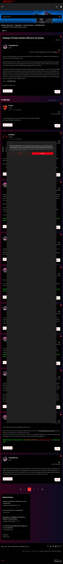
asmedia (6, 85)
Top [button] (4, 560)
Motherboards (18, 25)
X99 (4, 512)
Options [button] (4, 30)
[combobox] (31, 17)
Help (57, 6)
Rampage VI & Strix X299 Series (10, 505)
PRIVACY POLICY (35, 551)
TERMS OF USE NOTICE (26, 551)
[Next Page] (42, 489)
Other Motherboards (40, 25)
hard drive (10, 85)
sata (14, 85)
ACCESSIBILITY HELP (23, 546)
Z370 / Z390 (6, 529)
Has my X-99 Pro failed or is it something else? (13, 510)
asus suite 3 (5, 534)
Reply (57, 91)
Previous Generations (28, 25)
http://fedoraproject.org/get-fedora (46, 430)
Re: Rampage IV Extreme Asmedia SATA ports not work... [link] (15, 27)
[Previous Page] (21, 489)
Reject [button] (20, 153)
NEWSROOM (15, 546)
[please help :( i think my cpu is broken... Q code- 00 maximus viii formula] (60, 100)
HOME (9, 546)
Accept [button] (42, 153)
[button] (4, 90)
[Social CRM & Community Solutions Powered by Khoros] (58, 560)
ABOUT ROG (4, 546)
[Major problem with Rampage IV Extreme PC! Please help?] (58, 100)
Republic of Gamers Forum (7, 25)
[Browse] (3, 7)
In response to (16, 109)
